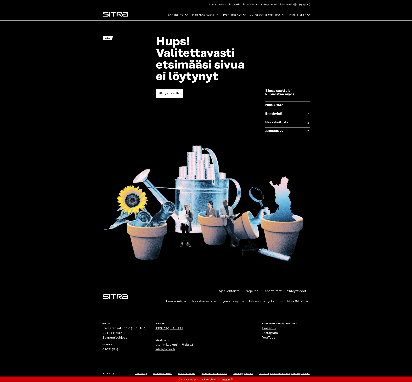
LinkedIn (269, 328)
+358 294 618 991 (169, 328)
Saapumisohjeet (114, 337)
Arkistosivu (274, 131)
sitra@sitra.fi (165, 349)
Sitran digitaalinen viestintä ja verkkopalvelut (284, 373)
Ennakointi (273, 113)
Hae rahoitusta (276, 122)
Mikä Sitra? (274, 105)
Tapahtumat (250, 4)
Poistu (226, 379)
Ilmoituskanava (186, 373)
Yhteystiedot (269, 4)
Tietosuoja (141, 373)
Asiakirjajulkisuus (243, 373)
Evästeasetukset (162, 373)
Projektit (234, 4)
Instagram (270, 333)
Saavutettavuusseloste (214, 373)
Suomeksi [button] (286, 4)
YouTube (268, 337)
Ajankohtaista (217, 4)
